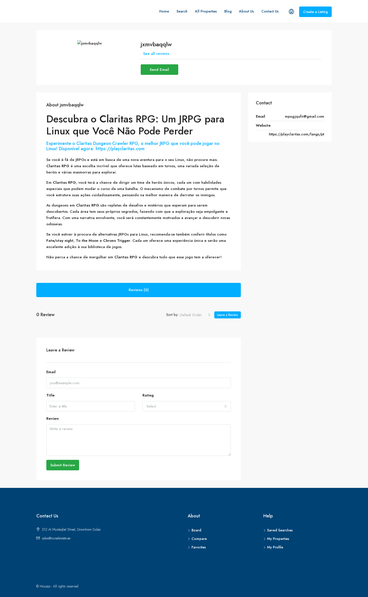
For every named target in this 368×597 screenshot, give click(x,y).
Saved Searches (280, 530)
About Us (246, 11)
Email (51, 372)
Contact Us (270, 11)
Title (50, 395)
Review (52, 418)
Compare (199, 538)
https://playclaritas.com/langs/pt (296, 134)
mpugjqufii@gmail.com (304, 116)
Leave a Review (227, 315)
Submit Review (62, 465)
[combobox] (195, 315)
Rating (148, 395)
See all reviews (156, 53)
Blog (228, 11)
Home (164, 11)
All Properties (206, 11)
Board (196, 530)
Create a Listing (315, 11)
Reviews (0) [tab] (139, 290)
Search (182, 11)
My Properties (278, 538)
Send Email (159, 69)
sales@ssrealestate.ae (56, 538)
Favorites (199, 547)
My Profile (275, 547)
